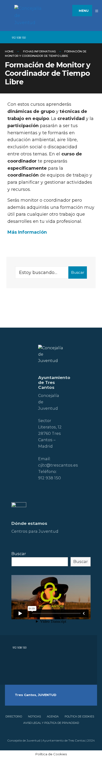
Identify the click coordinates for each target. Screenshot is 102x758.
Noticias (34, 716)
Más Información (27, 232)
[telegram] (31, 37)
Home (9, 51)
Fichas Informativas (39, 51)
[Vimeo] (69, 37)
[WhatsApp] (77, 37)
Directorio (13, 716)
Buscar (77, 272)
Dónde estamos (29, 523)
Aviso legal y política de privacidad (51, 723)
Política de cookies (79, 716)
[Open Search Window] (94, 37)
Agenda (53, 716)
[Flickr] (54, 37)
